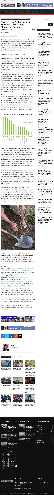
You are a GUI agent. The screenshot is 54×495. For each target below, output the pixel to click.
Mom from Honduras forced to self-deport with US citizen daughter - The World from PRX (45, 182)
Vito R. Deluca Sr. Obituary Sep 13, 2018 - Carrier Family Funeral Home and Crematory (45, 163)
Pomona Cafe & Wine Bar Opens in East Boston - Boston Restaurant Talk (45, 201)
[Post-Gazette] (22, 439)
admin (3, 29)
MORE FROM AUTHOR (17, 357)
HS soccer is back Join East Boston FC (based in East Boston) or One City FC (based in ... (45, 192)
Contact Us (47, 493)
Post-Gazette (28, 438)
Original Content (26, 19)
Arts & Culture (27, 366)
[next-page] (4, 410)
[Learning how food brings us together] (18, 363)
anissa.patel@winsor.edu (7, 309)
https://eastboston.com (15, 347)
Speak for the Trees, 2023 (21, 277)
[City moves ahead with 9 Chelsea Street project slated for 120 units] (30, 398)
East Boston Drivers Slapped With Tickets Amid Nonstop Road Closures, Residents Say (45, 130)
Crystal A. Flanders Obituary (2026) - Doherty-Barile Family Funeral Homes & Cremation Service (45, 152)
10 (2, 461)
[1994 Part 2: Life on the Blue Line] (6, 380)
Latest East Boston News (43, 30)
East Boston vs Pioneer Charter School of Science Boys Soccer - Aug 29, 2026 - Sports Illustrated (45, 35)
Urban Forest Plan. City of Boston (9, 298)
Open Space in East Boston (17, 19)
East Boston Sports (16, 400)
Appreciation (3, 400)
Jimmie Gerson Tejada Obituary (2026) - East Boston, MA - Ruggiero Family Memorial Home (44, 210)
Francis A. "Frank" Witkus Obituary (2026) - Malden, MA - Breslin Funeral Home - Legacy (45, 112)
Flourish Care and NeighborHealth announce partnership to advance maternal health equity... (12, 427)
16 (15, 461)
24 (2, 465)
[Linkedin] (11, 336)
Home (2, 17)
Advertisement (41, 493)
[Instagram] (44, 483)
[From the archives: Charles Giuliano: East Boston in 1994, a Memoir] (18, 380)
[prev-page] (2, 410)
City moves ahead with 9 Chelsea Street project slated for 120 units (30, 404)
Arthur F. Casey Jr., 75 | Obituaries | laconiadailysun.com (44, 92)
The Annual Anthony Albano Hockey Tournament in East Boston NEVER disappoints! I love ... (43, 141)
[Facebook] (3, 336)
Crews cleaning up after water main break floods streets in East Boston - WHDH (45, 73)
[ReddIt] (16, 336)
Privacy (35, 493)
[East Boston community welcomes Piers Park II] (22, 434)
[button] (51, 11)
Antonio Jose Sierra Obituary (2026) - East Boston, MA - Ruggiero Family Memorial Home (44, 172)
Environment (10, 19)
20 (9, 463)
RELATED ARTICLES (6, 357)
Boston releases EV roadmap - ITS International (43, 121)
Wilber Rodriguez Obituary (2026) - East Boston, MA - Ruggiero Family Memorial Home (45, 83)
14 (11, 461)
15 (13, 461)
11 (4, 461)
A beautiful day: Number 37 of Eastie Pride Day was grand (6, 370)
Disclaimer (30, 493)
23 (15, 463)
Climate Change (8, 17)
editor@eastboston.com (25, 488)
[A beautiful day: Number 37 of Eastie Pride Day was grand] (6, 363)
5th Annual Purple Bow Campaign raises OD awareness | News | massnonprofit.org (44, 53)
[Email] (20, 336)
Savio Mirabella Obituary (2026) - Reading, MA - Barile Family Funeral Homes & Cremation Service (45, 101)
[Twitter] (7, 336)
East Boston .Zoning (29, 400)
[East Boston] (8, 5)
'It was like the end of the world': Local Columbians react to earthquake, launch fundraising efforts (45, 220)
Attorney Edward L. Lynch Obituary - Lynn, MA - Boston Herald (45, 44)
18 (4, 463)
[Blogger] (38, 483)
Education (15, 366)
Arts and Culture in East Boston (5, 383)
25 (4, 465)
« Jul (2, 470)
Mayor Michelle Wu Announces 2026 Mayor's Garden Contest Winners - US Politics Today (45, 63)
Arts (2, 366)
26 (7, 465)
